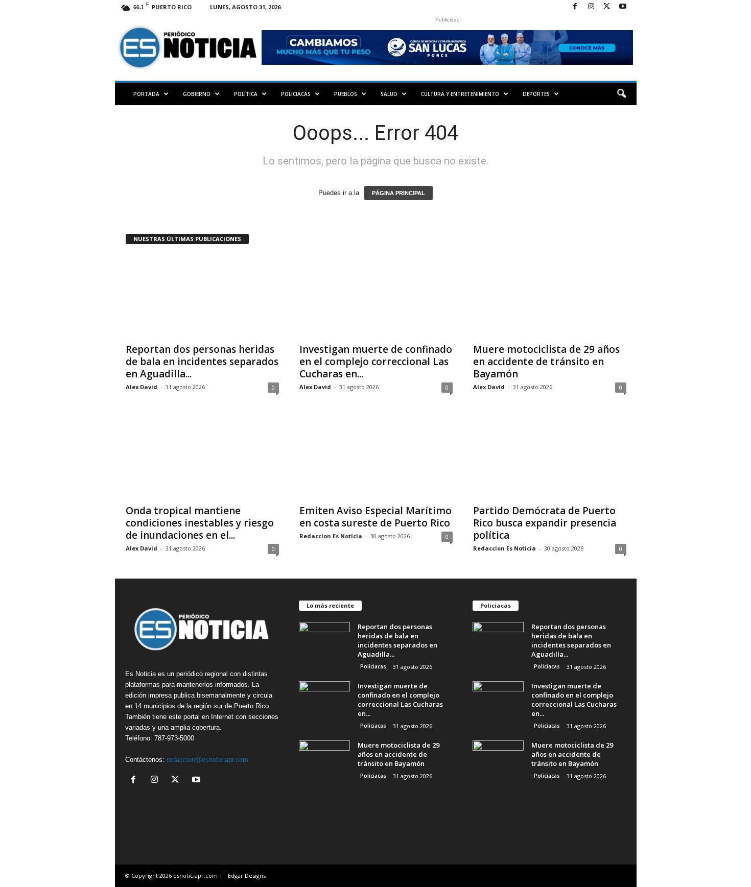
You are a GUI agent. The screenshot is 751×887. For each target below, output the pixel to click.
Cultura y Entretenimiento (460, 94)
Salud (389, 94)
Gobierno (196, 94)
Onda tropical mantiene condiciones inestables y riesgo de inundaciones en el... (200, 523)
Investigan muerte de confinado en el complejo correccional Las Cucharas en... (375, 361)
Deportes (536, 94)
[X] (607, 7)
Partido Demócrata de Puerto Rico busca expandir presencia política (544, 523)
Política (245, 94)
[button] (621, 94)
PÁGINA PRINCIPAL (398, 193)
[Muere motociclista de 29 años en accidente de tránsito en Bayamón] (549, 296)
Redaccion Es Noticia (330, 536)
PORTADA (146, 94)
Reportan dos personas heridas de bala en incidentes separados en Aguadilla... (202, 361)
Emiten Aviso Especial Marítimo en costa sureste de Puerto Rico (375, 517)
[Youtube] (623, 7)
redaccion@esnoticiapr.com (207, 759)
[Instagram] (591, 7)
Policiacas (296, 94)
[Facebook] (575, 7)
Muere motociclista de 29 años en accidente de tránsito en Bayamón (546, 361)
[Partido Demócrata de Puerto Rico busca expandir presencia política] (549, 457)
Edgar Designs (247, 875)
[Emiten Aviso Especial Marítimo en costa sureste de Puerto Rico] (376, 457)
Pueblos (345, 94)
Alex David (141, 387)
